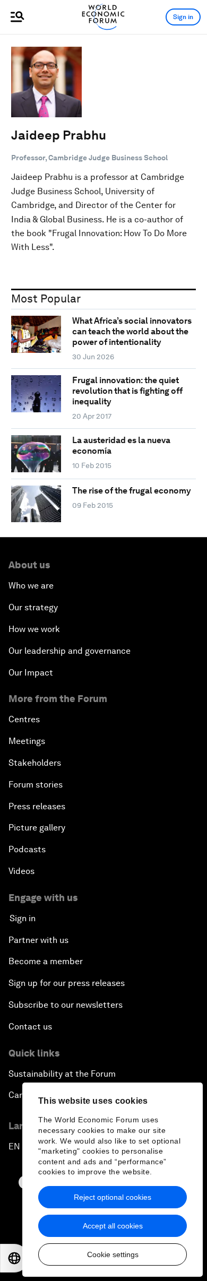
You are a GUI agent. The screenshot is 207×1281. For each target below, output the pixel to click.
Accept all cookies (113, 1226)
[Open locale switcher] (14, 1258)
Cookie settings (113, 1254)
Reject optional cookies (112, 1197)
